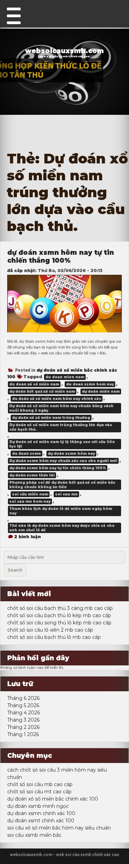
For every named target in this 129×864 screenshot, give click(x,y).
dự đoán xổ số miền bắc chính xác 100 (52, 799)
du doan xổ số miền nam (34, 384)
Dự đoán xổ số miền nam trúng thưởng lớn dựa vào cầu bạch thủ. (60, 427)
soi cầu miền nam (30, 494)
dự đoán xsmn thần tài (32, 475)
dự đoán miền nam (101, 391)
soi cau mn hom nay (30, 501)
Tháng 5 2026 (23, 705)
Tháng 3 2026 (23, 720)
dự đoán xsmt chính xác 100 (40, 820)
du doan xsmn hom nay (90, 384)
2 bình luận (27, 536)
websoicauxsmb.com (64, 51)
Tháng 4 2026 (23, 713)
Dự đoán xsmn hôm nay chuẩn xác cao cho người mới (63, 461)
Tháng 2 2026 (23, 727)
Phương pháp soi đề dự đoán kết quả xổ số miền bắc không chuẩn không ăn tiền (62, 484)
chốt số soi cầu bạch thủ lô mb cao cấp (54, 637)
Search (15, 570)
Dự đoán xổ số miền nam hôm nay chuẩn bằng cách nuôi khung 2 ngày (61, 408)
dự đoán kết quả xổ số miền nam (42, 391)
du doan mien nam (64, 377)
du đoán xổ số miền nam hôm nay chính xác (56, 398)
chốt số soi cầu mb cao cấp (40, 784)
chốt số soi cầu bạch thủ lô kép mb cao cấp (59, 615)
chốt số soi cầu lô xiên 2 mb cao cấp (50, 630)
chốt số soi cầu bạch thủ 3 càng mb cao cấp (60, 608)
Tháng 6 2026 (23, 698)
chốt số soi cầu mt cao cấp (39, 791)
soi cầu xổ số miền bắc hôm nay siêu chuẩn (59, 828)
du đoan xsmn (26, 453)
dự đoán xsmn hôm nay (71, 453)
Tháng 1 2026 (23, 734)
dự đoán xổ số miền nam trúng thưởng (51, 417)
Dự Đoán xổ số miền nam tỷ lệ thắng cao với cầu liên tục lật (62, 444)
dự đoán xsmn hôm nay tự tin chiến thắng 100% (60, 256)
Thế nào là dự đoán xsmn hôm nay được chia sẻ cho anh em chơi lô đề (62, 527)
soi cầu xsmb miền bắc (34, 835)
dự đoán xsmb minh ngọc (38, 806)
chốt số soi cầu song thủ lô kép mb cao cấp (59, 623)
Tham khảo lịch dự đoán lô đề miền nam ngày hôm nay (60, 510)
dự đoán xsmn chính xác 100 (41, 813)
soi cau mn (66, 494)
